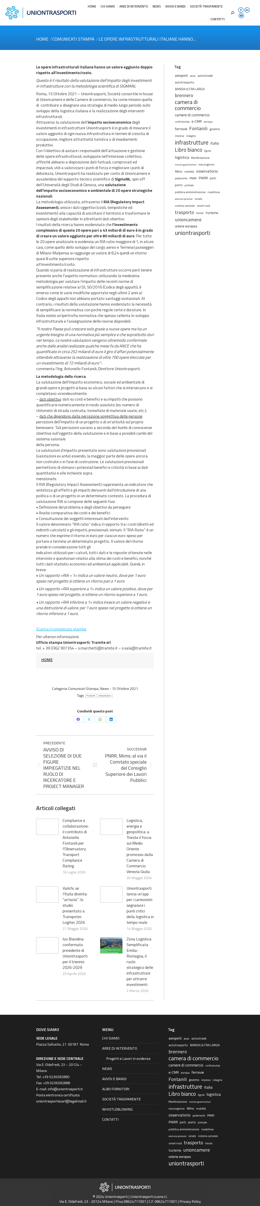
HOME (47, 659)
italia (214, 143)
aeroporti (181, 75)
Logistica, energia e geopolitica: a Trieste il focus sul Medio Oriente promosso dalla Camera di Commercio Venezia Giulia (140, 846)
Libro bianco (188, 150)
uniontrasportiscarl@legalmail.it (61, 1101)
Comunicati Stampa (83, 688)
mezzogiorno (206, 164)
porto (179, 185)
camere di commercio (192, 115)
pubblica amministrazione (190, 192)
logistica (182, 157)
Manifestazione (200, 158)
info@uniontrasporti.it (65, 1089)
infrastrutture (105, 696)
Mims (178, 171)
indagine (191, 136)
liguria (207, 151)
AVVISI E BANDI (114, 1079)
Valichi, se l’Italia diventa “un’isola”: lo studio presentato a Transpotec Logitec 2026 (75, 905)
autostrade (205, 75)
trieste (200, 213)
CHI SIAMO (110, 1038)
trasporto (184, 212)
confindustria (182, 122)
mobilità (189, 171)
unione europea (186, 226)
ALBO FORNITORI (115, 1089)
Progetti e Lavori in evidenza (128, 1058)
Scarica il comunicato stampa (61, 629)
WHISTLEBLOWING (117, 1109)
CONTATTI (110, 1119)
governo (215, 129)
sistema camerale (185, 206)
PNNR (193, 178)
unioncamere (188, 220)
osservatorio (207, 171)
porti (213, 178)
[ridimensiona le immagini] (47, 827)
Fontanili (91, 696)
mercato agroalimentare (185, 164)
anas (193, 75)
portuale (189, 185)
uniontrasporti (192, 233)
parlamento (181, 178)
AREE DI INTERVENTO (119, 1048)
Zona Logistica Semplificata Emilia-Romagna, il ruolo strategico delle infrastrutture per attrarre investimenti (140, 961)
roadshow (214, 192)
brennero (184, 95)
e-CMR (197, 121)
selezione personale (184, 199)
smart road (203, 205)
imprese (179, 136)
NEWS (107, 1068)
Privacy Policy (190, 1201)
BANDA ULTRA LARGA (190, 88)
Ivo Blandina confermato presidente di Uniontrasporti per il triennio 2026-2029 (75, 953)
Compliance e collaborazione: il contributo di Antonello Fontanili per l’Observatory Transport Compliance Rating (76, 843)
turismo (212, 212)
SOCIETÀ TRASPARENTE (121, 1099)
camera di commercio (188, 105)
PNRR (203, 178)
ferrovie (181, 129)
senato (198, 199)
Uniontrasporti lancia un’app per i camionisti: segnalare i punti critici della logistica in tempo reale (140, 905)
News (104, 688)
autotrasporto (184, 82)
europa (208, 121)
